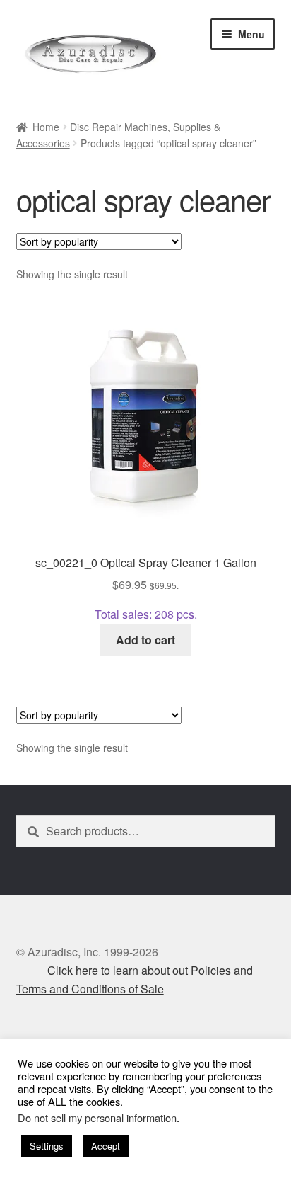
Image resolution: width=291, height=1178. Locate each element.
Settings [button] (47, 1146)
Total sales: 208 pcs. (145, 588)
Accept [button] (105, 1146)
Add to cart (145, 639)
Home (45, 127)
